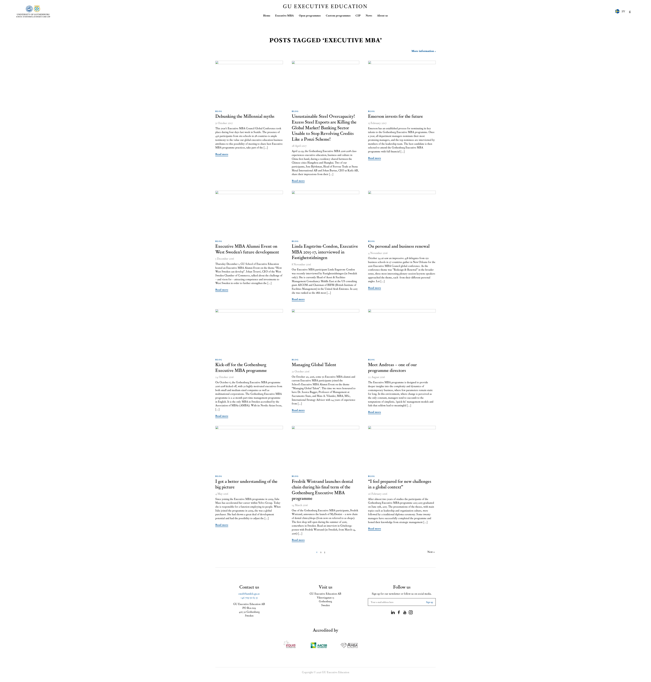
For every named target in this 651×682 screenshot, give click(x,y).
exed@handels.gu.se (249, 593)
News (369, 15)
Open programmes (310, 15)
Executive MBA (284, 15)
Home (266, 15)
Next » (431, 552)
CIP (358, 15)
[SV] (617, 11)
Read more (221, 154)
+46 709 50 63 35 (249, 597)
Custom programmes (338, 15)
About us (382, 15)
